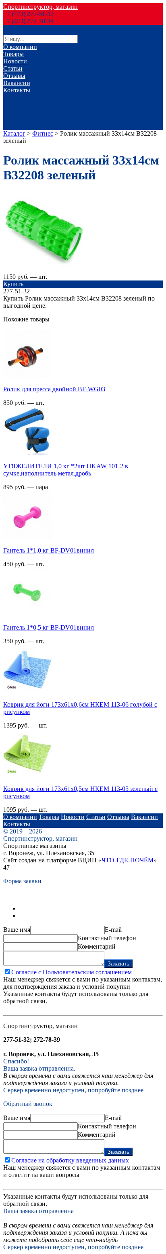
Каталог (14, 133)
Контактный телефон (107, 938)
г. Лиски (14, 104)
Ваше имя (16, 929)
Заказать (118, 964)
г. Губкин (16, 126)
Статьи (13, 68)
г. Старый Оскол (25, 119)
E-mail (113, 929)
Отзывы (14, 75)
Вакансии (16, 82)
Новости (15, 61)
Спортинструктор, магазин (40, 6)
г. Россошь (17, 111)
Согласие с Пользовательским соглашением (71, 972)
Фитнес (42, 133)
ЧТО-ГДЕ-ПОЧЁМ (128, 860)
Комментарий (97, 946)
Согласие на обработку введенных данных (70, 1160)
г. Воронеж (18, 97)
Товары (13, 54)
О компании (20, 46)
